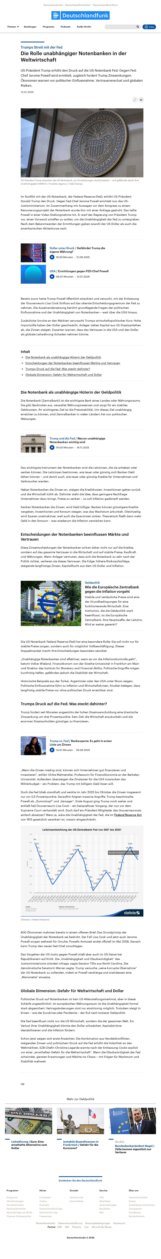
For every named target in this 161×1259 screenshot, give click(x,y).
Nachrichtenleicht (16, 1208)
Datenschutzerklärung (70, 1223)
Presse (132, 1201)
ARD (59, 1227)
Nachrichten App (48, 1212)
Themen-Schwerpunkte (19, 1216)
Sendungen (30, 27)
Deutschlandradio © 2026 (80, 1237)
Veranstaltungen (108, 1205)
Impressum (119, 1223)
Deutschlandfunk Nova (105, 5)
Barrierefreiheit (136, 1216)
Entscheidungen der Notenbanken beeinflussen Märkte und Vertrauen (72, 363)
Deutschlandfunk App (50, 1208)
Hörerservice (76, 1197)
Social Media (76, 1201)
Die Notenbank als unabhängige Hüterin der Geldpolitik (63, 357)
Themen (11, 27)
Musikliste (104, 1208)
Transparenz (135, 1208)
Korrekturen (135, 1212)
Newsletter (105, 1201)
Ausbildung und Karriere (141, 1205)
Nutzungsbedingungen (97, 1223)
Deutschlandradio (53, 5)
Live (151, 27)
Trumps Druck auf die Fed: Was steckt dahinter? (57, 369)
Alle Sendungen (15, 1201)
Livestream (45, 1197)
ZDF (67, 1227)
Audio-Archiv (84, 27)
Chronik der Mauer (102, 1227)
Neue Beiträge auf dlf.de (19, 1212)
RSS (101, 1212)
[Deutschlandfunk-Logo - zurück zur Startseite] (80, 15)
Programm (48, 27)
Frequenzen (45, 1216)
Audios (43, 1201)
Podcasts (65, 27)
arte (86, 1227)
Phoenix (76, 1227)
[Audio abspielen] (52, 257)
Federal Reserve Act (128, 815)
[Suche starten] (137, 27)
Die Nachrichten (15, 1205)
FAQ (101, 1197)
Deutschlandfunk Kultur (78, 5)
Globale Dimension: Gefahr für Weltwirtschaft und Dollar (63, 374)
